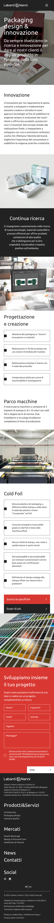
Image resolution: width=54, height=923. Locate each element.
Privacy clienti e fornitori (14, 918)
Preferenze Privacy (32, 915)
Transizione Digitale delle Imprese (18, 909)
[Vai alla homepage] (16, 5)
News (10, 852)
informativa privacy (29, 754)
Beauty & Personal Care (15, 839)
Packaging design (12, 815)
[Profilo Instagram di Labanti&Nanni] (5, 879)
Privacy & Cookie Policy (13, 915)
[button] (47, 5)
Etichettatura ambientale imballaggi (19, 906)
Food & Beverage (12, 836)
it (26, 887)
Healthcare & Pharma (14, 842)
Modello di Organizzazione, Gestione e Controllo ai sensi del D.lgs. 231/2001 (25, 901)
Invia (32, 769)
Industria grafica (11, 818)
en (30, 887)
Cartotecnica (10, 812)
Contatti (13, 859)
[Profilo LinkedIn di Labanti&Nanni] (10, 879)
